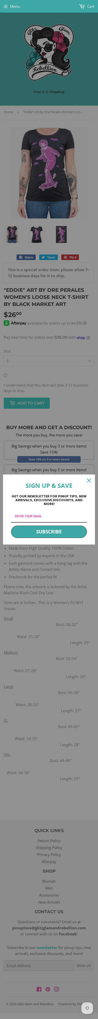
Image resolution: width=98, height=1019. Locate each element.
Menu (15, 6)
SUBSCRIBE (49, 531)
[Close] (89, 480)
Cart (90, 6)
